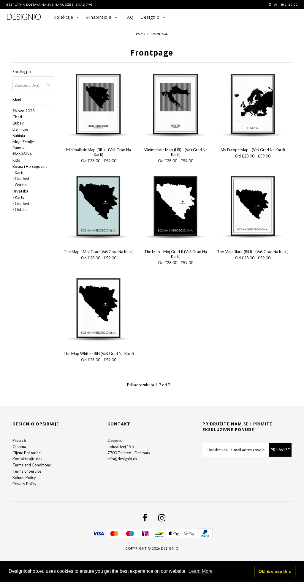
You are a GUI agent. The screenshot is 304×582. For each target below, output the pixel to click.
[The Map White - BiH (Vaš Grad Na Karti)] (98, 310)
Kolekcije (63, 17)
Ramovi (19, 147)
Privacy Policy (24, 483)
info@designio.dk (122, 458)
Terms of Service (26, 471)
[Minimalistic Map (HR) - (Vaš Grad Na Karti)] (176, 106)
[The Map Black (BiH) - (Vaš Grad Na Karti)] (253, 208)
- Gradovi (20, 178)
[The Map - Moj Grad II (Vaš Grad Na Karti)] (176, 208)
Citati (17, 116)
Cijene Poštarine (26, 452)
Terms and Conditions (31, 465)
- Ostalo (19, 184)
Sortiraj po (21, 71)
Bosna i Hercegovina (30, 166)
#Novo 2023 (23, 110)
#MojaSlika (22, 154)
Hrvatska (20, 191)
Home (140, 33)
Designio (150, 17)
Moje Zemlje (23, 141)
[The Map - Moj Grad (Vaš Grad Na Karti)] (98, 208)
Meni (16, 99)
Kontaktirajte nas (27, 458)
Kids (16, 160)
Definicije (20, 129)
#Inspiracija (99, 17)
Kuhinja (18, 135)
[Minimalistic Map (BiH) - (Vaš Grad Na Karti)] (98, 106)
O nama (19, 446)
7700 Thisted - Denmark (129, 452)
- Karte (18, 172)
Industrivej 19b (120, 446)
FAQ (129, 17)
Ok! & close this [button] (275, 571)
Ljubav (18, 123)
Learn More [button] (201, 571)
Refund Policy (24, 477)
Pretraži (19, 440)
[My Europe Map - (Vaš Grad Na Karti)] (253, 106)
